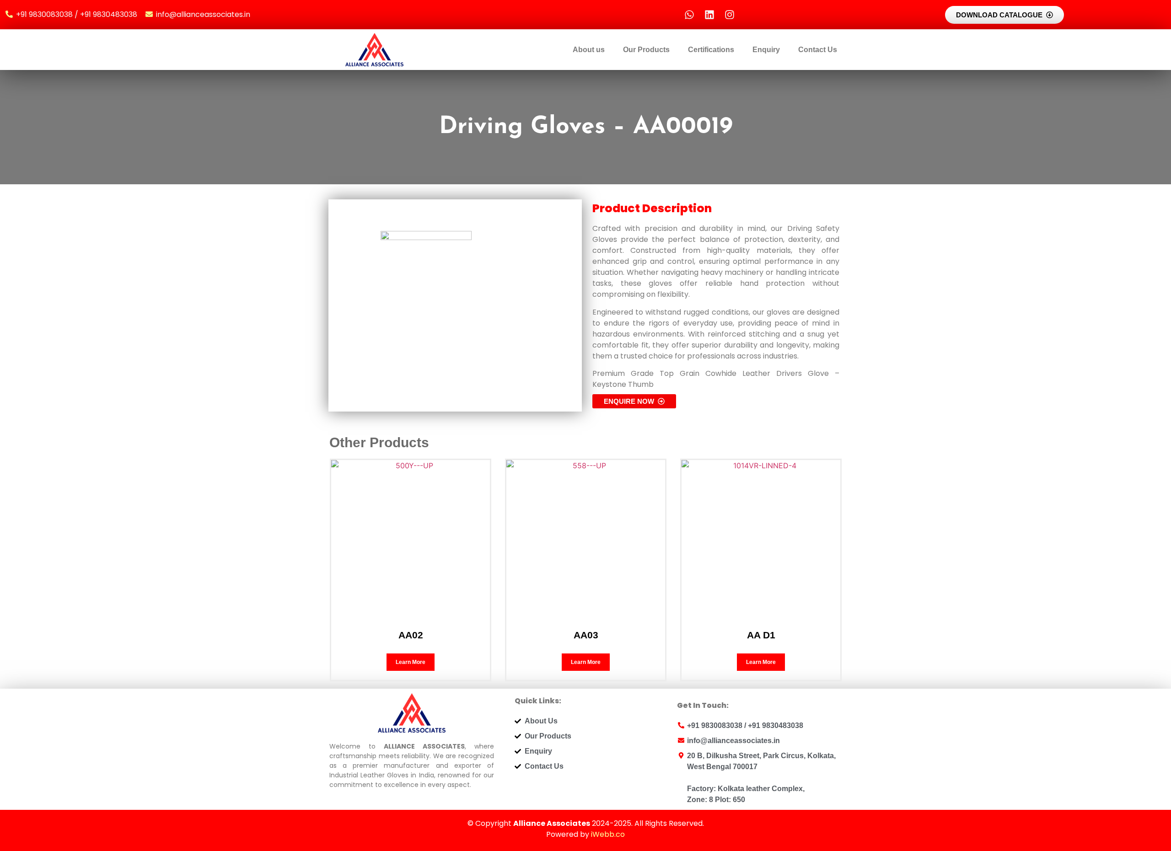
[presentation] (352, 516)
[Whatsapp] (689, 15)
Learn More (410, 662)
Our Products (646, 50)
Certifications (711, 50)
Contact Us (817, 50)
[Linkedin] (709, 15)
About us (589, 50)
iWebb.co (608, 834)
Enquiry (766, 50)
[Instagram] (730, 15)
